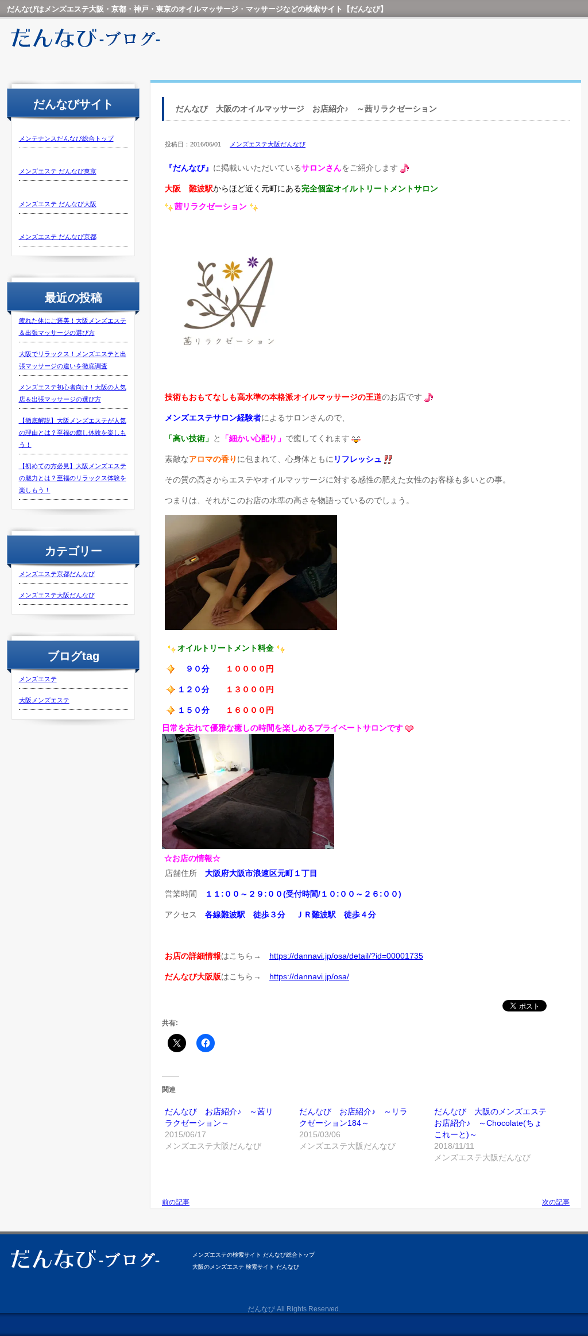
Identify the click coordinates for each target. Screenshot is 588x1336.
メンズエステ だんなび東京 (57, 171)
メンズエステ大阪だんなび (57, 595)
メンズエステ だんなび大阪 (57, 203)
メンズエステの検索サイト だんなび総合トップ (253, 1255)
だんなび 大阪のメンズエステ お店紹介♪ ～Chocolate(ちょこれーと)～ (494, 1123)
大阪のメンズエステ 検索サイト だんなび (245, 1267)
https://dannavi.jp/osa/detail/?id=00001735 (346, 955)
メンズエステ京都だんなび (57, 573)
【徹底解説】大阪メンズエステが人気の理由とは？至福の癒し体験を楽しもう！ (72, 432)
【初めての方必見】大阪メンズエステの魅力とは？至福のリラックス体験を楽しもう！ (72, 477)
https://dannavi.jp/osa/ (309, 976)
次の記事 (556, 1202)
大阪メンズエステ (44, 700)
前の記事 (175, 1202)
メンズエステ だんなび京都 (57, 236)
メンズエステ (38, 678)
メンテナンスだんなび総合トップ (66, 138)
